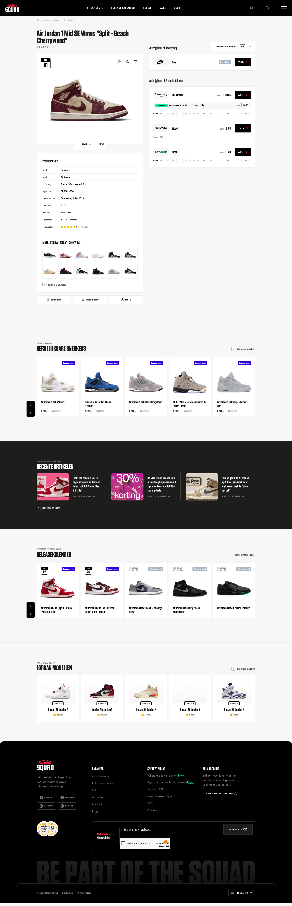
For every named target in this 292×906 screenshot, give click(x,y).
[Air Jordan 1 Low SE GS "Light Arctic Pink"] (114, 271)
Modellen (98, 797)
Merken (97, 804)
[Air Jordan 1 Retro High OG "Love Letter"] (114, 255)
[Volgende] (31, 405)
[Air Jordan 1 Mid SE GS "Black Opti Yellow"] (98, 271)
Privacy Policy (84, 893)
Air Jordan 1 (69, 20)
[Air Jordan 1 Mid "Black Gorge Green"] (130, 255)
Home (46, 20)
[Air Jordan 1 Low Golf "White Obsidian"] (98, 255)
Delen (128, 299)
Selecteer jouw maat (229, 46)
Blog (177, 7)
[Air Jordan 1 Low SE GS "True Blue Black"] (130, 271)
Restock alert (92, 299)
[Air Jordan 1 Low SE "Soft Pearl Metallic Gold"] (49, 271)
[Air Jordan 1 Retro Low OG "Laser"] (49, 255)
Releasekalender (123, 7)
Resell (147, 7)
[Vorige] (31, 413)
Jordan (56, 20)
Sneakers (93, 7)
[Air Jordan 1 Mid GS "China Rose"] (82, 255)
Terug (39, 20)
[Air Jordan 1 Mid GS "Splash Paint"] (82, 271)
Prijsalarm (56, 299)
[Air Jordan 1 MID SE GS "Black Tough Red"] (65, 271)
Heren (64, 219)
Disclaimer (67, 893)
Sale (163, 7)
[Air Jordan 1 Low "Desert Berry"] (65, 255)
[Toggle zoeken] (268, 8)
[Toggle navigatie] (284, 8)
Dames (73, 219)
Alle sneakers (100, 776)
